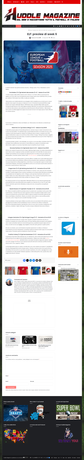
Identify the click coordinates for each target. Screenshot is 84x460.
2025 (40, 30)
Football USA (35, 30)
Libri (23, 1)
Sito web (32, 381)
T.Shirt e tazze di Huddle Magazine (29, 265)
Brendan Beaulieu (33, 155)
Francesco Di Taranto (35, 37)
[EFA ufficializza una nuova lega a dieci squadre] (45, 340)
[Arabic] (69, 91)
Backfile (42, 1)
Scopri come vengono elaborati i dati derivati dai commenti (38, 390)
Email (7, 381)
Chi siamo (49, 1)
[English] (59, 91)
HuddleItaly (61, 128)
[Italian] (71, 91)
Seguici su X (61, 150)
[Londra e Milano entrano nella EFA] (29, 340)
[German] (61, 91)
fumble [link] (20, 224)
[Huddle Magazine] (42, 14)
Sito (37, 1)
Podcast (16, 1)
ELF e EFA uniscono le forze (12, 345)
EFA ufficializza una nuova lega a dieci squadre (44, 346)
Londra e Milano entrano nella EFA (29, 346)
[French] (62, 91)
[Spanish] (66, 91)
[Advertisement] (29, 118)
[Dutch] (64, 91)
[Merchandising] (29, 270)
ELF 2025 (43, 30)
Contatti (57, 1)
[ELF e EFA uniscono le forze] (13, 340)
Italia (32, 1)
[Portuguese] (67, 91)
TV (28, 1)
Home (30, 30)
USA (10, 1)
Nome (7, 375)
